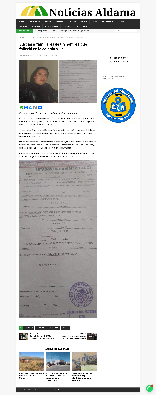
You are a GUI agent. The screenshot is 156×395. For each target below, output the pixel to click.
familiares (41, 328)
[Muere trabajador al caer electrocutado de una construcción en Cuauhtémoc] (58, 361)
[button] (149, 388)
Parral (121, 21)
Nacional (36, 26)
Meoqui (84, 21)
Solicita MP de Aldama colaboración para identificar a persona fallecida (82, 377)
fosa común (53, 328)
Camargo (60, 21)
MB (77, 26)
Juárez (95, 21)
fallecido (29, 328)
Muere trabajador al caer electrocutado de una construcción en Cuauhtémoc (57, 377)
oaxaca (65, 328)
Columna (67, 26)
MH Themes (59, 390)
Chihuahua (35, 21)
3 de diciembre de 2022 (30, 55)
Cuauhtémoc (108, 21)
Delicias (72, 21)
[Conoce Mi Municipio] (118, 123)
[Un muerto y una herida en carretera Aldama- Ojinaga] (31, 361)
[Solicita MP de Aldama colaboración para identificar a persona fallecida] (84, 361)
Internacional (51, 26)
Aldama (22, 21)
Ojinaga (47, 21)
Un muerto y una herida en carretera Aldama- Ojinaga (31, 375)
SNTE (85, 26)
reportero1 (45, 55)
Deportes (23, 26)
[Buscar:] (125, 31)
